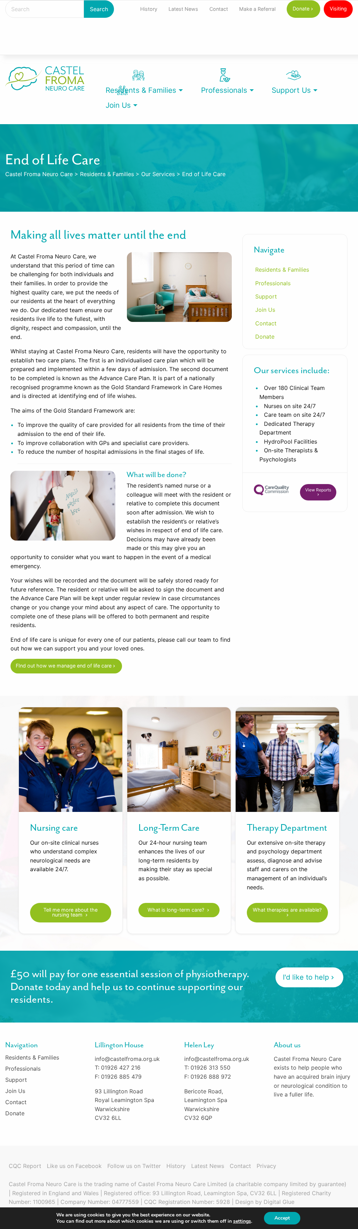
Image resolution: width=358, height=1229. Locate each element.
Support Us (291, 90)
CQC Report (25, 1166)
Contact (218, 9)
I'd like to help (306, 977)
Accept (282, 1218)
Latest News (183, 9)
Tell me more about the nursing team (70, 912)
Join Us (118, 105)
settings (242, 1221)
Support (266, 296)
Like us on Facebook (74, 1166)
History (148, 9)
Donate (301, 9)
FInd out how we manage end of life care (64, 666)
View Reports (318, 489)
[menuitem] (149, 9)
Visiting (338, 9)
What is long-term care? (177, 910)
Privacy (266, 1166)
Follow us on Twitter (134, 1166)
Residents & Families (141, 90)
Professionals (224, 90)
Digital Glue (279, 1201)
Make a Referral (257, 9)
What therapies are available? (287, 910)
